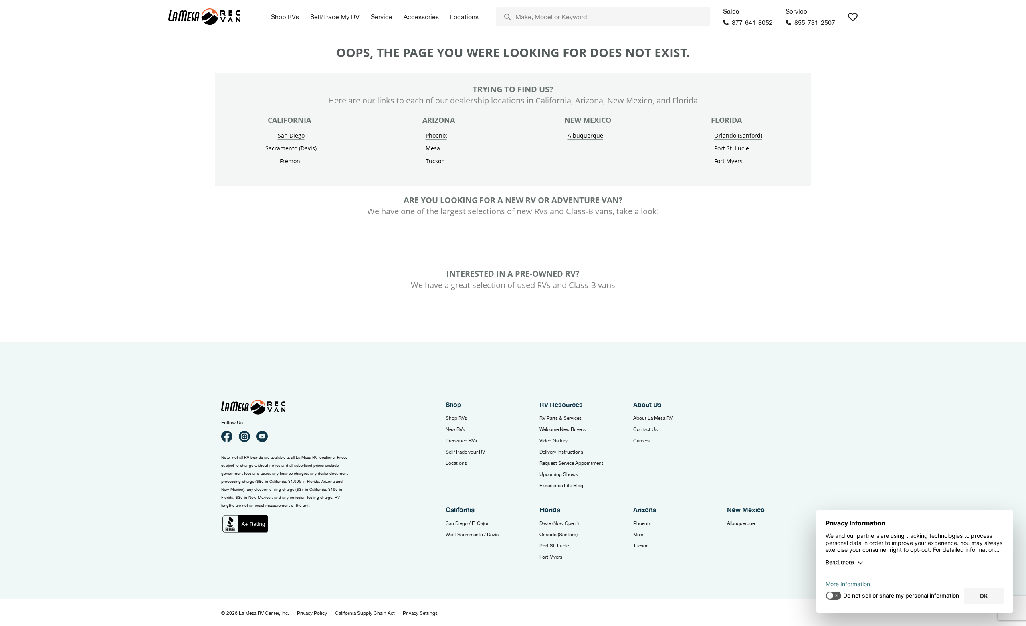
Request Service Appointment (571, 463)
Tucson (435, 161)
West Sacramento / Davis (472, 534)
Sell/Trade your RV (465, 452)
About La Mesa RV (653, 418)
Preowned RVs (461, 441)
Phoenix (436, 135)
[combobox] (603, 16)
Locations (456, 463)
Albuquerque (585, 135)
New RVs (455, 429)
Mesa (433, 148)
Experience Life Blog (561, 485)
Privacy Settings (420, 613)
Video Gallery (553, 441)
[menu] (603, 16)
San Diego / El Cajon (468, 523)
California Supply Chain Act (365, 613)
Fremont (291, 161)
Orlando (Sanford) (738, 135)
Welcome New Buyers (562, 429)
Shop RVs (456, 418)
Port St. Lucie (731, 148)
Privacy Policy (312, 613)
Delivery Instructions (561, 452)
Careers (641, 441)
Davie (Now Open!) (559, 523)
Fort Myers (728, 161)
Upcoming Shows (558, 474)
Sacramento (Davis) (291, 148)
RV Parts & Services (560, 418)
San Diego (291, 135)
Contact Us (645, 429)
